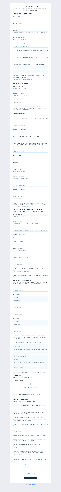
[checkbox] (13, 108)
